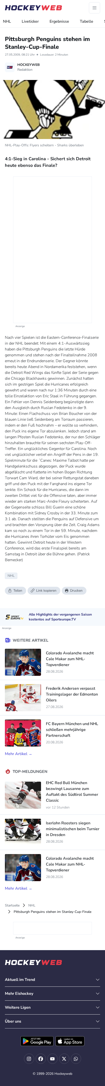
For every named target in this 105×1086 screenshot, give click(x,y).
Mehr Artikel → (18, 754)
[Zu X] (64, 1059)
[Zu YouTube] (52, 1059)
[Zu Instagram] (29, 1059)
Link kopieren (46, 590)
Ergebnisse (59, 21)
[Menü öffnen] (94, 7)
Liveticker (30, 21)
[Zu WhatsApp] (76, 1059)
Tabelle (86, 21)
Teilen (17, 590)
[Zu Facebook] (41, 1059)
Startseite (12, 905)
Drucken (76, 590)
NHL (7, 21)
